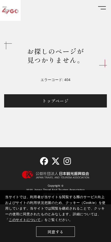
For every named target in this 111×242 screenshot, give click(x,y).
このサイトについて (25, 219)
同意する (55, 231)
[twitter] (55, 161)
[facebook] (44, 161)
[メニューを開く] (102, 8)
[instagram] (67, 161)
